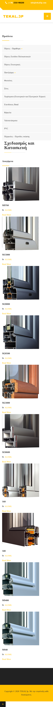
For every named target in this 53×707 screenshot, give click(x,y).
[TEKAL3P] (13, 16)
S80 (4, 551)
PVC (6, 129)
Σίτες (6, 89)
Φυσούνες (8, 81)
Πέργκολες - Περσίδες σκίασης (17, 137)
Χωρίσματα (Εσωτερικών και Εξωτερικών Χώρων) (24, 97)
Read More (6, 215)
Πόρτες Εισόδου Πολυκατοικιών (17, 57)
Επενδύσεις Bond (11, 105)
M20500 (6, 353)
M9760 (5, 205)
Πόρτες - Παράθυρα (12, 49)
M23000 (6, 403)
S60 (4, 501)
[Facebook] (26, 7)
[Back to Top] (3, 704)
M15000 (6, 254)
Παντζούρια (9, 73)
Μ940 (5, 650)
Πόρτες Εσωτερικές (12, 65)
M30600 (6, 452)
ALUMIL (8, 210)
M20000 (6, 304)
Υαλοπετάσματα (10, 121)
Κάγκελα (7, 113)
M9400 (5, 600)
